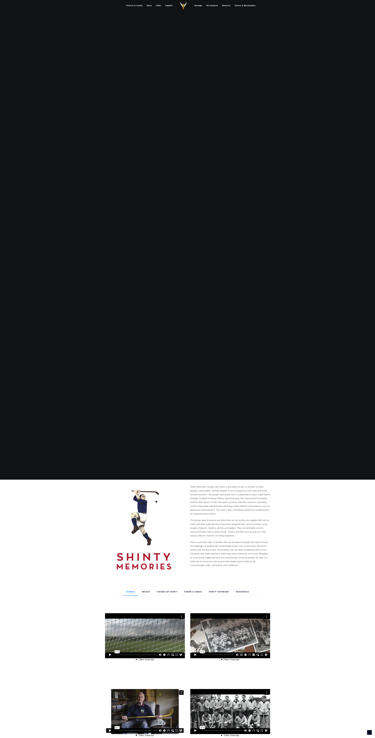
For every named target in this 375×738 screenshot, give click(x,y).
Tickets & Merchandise (245, 6)
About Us (226, 6)
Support (168, 6)
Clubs (158, 6)
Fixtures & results (134, 6)
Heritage (198, 6)
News (149, 6)
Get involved (212, 6)
